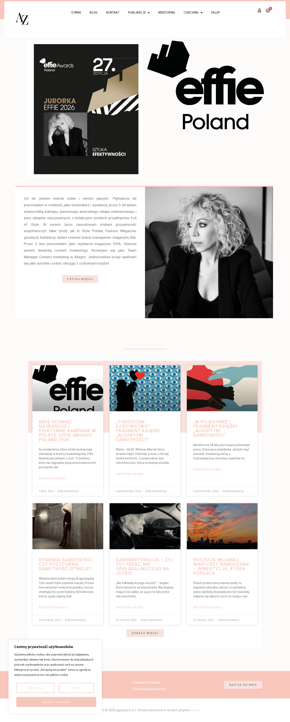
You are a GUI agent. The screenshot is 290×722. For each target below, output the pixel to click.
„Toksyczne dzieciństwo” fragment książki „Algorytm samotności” (138, 430)
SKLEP (215, 12)
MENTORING (166, 12)
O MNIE (76, 12)
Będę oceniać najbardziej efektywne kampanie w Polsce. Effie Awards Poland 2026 (67, 430)
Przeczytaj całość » (53, 478)
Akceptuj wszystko (56, 702)
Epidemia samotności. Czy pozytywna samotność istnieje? (66, 564)
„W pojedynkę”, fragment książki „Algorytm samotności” (215, 428)
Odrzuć (76, 688)
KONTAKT (113, 12)
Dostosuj (35, 688)
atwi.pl (195, 710)
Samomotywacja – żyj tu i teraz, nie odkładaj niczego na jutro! (144, 566)
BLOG (93, 12)
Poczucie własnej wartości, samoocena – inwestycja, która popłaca (221, 566)
